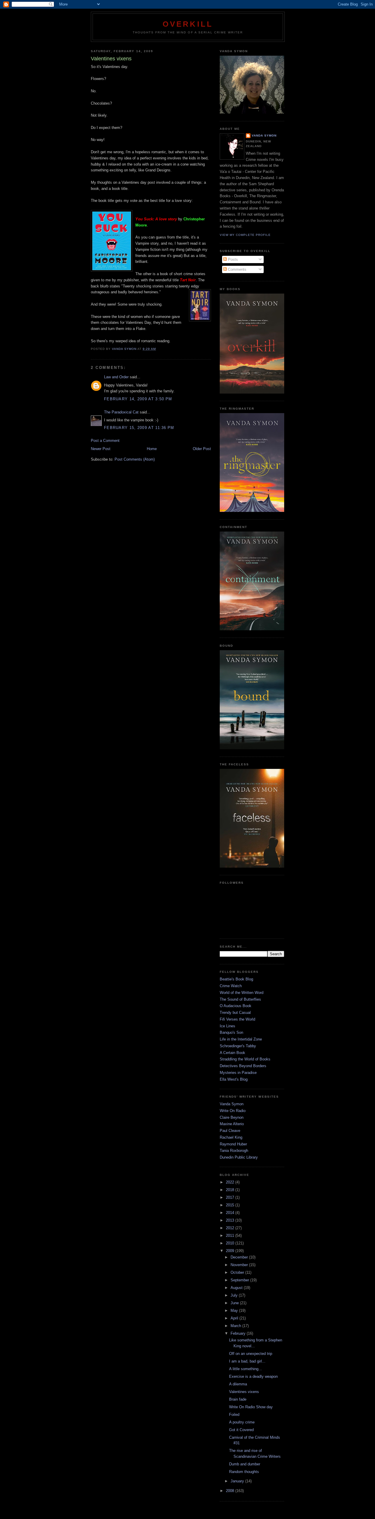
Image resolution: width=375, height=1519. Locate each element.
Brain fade (237, 1399)
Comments (236, 269)
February (239, 1333)
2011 (230, 1235)
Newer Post (100, 449)
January (238, 1481)
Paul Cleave (230, 1130)
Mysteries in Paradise (238, 1072)
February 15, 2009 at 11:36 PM (139, 427)
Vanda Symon (264, 135)
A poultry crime (242, 1422)
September (240, 1280)
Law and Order (116, 377)
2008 (230, 1491)
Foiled (234, 1414)
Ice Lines (227, 1026)
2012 (230, 1228)
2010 (230, 1243)
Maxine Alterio (232, 1124)
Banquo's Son (231, 1032)
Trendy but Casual (235, 1012)
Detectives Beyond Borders (243, 1066)
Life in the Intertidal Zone (241, 1039)
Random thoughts (244, 1471)
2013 (230, 1220)
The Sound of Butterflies (240, 999)
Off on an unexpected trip (250, 1353)
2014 (230, 1212)
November (240, 1265)
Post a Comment (105, 440)
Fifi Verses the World (237, 1019)
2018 (230, 1190)
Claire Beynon (231, 1117)
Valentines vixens (244, 1391)
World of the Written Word (241, 992)
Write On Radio (233, 1110)
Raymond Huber (233, 1144)
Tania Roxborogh (234, 1150)
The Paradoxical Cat (121, 412)
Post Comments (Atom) (135, 459)
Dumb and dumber (244, 1464)
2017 (230, 1197)
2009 (230, 1251)
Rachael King (231, 1137)
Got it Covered (241, 1430)
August (237, 1287)
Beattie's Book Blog (236, 979)
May (235, 1310)
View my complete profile (245, 234)
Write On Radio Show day (251, 1407)
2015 (230, 1205)
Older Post (202, 449)
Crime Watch (231, 986)
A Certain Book (232, 1052)
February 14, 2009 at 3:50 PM (138, 399)
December (240, 1257)
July (235, 1295)
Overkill (188, 24)
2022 (230, 1182)
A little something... (245, 1369)
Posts (232, 259)
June (235, 1303)
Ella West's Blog (234, 1079)
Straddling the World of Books (245, 1059)
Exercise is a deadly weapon (253, 1376)
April (235, 1318)
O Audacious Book (235, 1006)
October (238, 1272)
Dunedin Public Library (239, 1157)
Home (152, 449)
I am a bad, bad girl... (247, 1361)
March (236, 1326)
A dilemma (238, 1384)
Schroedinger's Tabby (238, 1046)
